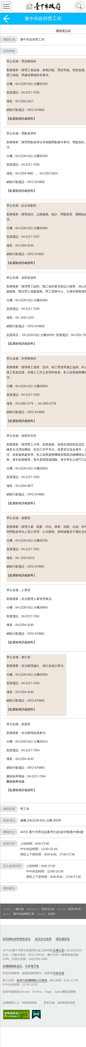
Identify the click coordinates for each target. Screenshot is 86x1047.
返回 (6, 19)
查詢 (79, 6)
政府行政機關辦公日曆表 (32, 980)
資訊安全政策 (43, 939)
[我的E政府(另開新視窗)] (36, 1014)
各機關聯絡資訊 (12, 966)
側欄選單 (6, 6)
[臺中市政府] (43, 6)
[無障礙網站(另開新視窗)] (16, 1014)
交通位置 (58, 950)
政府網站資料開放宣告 (17, 939)
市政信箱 (58, 973)
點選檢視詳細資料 (21, 118)
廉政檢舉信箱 (15, 781)
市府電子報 (32, 966)
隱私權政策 (63, 939)
